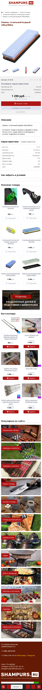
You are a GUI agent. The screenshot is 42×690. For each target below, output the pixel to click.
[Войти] (28, 687)
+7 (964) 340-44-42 (9, 655)
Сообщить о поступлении (21, 108)
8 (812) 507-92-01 (16, 666)
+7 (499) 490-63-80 (8, 651)
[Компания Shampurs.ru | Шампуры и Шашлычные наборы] (1, 12)
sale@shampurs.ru (8, 646)
